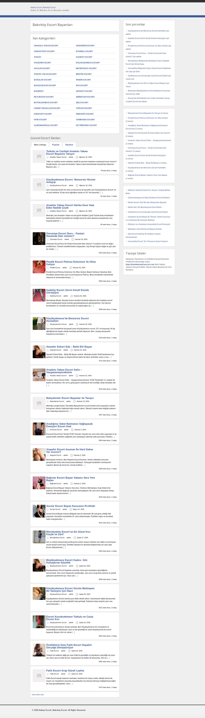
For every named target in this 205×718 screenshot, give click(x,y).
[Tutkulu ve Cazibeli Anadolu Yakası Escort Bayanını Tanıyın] (39, 162)
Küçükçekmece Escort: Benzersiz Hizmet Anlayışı (70, 181)
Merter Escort (84, 74)
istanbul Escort (84, 51)
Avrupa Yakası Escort (45, 74)
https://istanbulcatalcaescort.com (140, 264)
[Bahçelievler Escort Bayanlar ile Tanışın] (39, 409)
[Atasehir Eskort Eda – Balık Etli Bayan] (39, 358)
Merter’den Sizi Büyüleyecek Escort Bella (144, 207)
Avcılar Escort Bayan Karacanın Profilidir (70, 506)
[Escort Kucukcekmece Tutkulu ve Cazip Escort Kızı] (39, 628)
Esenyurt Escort (43, 114)
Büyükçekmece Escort (46, 103)
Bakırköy (39, 91)
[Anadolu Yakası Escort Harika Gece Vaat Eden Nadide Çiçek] (39, 216)
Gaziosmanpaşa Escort (46, 125)
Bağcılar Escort (42, 80)
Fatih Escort (40, 120)
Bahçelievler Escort (45, 85)
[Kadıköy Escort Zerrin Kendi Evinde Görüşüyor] (39, 301)
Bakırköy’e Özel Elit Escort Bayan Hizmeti (145, 229)
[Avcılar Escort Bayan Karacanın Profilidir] (39, 517)
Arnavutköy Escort (44, 51)
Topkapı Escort (84, 108)
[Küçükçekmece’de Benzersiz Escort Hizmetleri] (39, 329)
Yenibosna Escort (85, 120)
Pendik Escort (83, 80)
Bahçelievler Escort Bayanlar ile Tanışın (70, 398)
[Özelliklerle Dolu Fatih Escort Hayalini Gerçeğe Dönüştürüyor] (39, 656)
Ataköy (37, 57)
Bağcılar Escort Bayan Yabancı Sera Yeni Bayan (70, 479)
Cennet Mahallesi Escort (47, 108)
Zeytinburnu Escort (86, 125)
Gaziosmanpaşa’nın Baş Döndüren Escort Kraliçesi (149, 198)
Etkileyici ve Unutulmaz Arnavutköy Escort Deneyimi (149, 224)
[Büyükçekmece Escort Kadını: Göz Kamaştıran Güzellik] (39, 571)
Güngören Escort (85, 46)
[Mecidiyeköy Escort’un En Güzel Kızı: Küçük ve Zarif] (39, 543)
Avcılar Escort (42, 68)
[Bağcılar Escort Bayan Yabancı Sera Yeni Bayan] (39, 489)
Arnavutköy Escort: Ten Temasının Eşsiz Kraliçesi (148, 241)
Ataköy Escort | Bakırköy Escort (43, 7)
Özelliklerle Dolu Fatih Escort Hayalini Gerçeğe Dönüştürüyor (69, 646)
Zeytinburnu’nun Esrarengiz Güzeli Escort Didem (148, 76)
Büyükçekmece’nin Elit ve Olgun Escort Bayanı (147, 83)
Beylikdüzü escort (44, 97)
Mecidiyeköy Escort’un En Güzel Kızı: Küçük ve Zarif (68, 533)
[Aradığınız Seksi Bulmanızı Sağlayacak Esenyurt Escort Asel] (39, 435)
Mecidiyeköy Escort (86, 68)
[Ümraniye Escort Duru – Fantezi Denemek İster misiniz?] (39, 244)
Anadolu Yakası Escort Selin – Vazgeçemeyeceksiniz (64, 371)
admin (71, 157)
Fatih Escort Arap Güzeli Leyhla (65, 670)
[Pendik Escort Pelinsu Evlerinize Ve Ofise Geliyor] (39, 273)
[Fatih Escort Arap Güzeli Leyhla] (39, 681)
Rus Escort (82, 85)
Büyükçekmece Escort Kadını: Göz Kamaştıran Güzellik (66, 561)
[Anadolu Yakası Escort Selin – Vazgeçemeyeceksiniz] (39, 381)
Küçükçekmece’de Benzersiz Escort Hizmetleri (67, 319)
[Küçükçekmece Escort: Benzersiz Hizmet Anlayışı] (39, 190)
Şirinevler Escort (85, 97)
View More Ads (38, 695)
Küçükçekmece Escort (88, 63)
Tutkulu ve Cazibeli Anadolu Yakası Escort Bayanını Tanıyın (67, 152)
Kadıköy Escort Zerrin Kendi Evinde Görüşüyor (67, 291)
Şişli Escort (82, 103)
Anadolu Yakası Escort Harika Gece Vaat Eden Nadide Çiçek (70, 206)
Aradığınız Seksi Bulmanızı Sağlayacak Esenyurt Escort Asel (69, 425)
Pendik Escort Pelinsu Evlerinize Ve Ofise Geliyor (71, 263)
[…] (57, 167)
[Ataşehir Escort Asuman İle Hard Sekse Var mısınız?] (39, 460)
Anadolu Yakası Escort (46, 46)
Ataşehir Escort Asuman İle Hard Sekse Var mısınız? (69, 450)
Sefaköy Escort (84, 91)
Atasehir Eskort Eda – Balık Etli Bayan (69, 346)
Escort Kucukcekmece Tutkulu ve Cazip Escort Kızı (69, 618)
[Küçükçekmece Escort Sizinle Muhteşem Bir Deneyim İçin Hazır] (39, 599)
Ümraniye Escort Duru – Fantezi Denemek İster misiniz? (65, 234)
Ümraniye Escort (85, 114)
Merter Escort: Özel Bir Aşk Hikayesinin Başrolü (147, 202)
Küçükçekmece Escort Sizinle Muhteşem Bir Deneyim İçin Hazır (70, 589)
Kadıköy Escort (84, 57)
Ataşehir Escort (42, 63)
